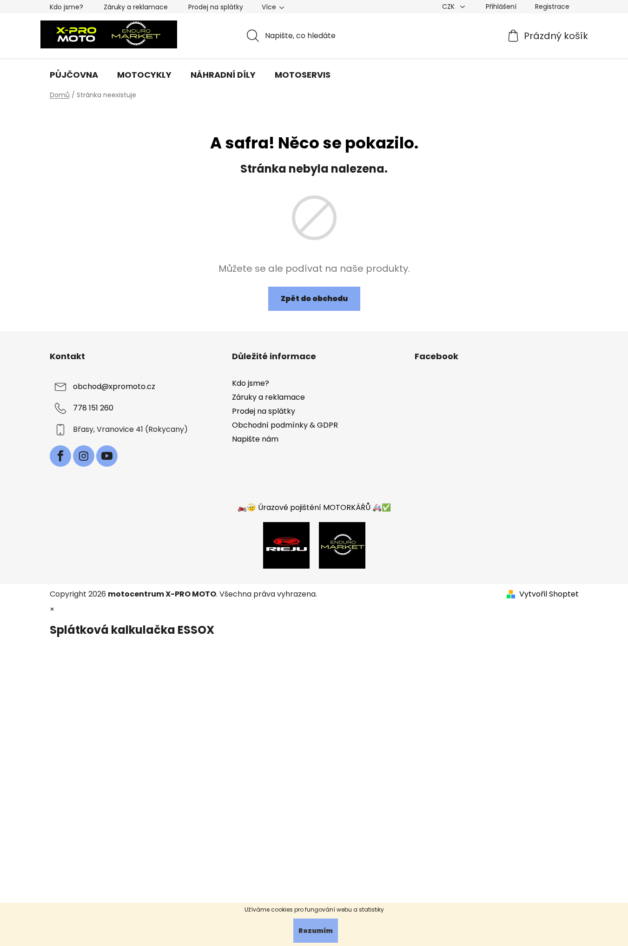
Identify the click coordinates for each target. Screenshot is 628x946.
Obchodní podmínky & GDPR (285, 425)
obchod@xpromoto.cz (114, 386)
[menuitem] (73, 75)
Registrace (552, 6)
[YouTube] (107, 456)
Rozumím (315, 930)
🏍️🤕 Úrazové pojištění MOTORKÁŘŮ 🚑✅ (314, 507)
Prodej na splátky (215, 7)
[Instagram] (83, 456)
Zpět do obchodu (314, 298)
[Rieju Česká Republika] (286, 544)
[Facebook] (60, 456)
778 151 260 (93, 408)
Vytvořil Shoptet (549, 594)
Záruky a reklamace (136, 7)
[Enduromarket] (342, 544)
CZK (449, 6)
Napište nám (255, 439)
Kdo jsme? (66, 7)
